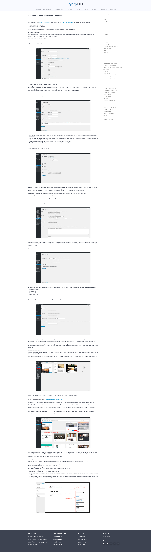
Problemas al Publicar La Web (111, 90)
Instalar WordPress (108, 117)
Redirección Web (107, 94)
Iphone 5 (107, 26)
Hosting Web (38, 9)
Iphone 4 (107, 24)
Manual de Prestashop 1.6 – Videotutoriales (113, 103)
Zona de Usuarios (106, 536)
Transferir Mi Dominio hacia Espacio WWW (113, 67)
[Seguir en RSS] (118, 543)
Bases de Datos (107, 73)
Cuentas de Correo (59, 9)
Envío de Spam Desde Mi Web (110, 82)
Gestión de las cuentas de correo (111, 46)
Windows (107, 30)
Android (106, 21)
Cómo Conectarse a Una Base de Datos (113, 74)
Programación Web (108, 84)
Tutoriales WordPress (108, 119)
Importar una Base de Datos (110, 78)
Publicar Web (106, 86)
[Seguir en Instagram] (104, 543)
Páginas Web (69, 9)
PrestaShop (77, 9)
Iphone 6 (107, 28)
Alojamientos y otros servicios (110, 107)
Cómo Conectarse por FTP (110, 88)
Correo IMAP (106, 19)
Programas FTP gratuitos (110, 92)
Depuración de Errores (108, 80)
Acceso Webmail (108, 53)
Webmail (106, 52)
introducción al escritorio (68, 22)
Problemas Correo (107, 48)
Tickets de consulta (108, 111)
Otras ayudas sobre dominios (110, 65)
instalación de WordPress (44, 22)
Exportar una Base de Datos (110, 76)
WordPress (85, 9)
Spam (105, 50)
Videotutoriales (103, 9)
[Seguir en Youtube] (114, 543)
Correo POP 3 (106, 32)
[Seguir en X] (111, 543)
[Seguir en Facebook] (107, 543)
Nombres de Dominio (47, 9)
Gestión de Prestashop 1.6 (109, 100)
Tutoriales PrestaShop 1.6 (109, 113)
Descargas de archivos (109, 101)
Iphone (106, 23)
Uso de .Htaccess (107, 96)
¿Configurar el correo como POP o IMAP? (112, 55)
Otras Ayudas (113, 9)
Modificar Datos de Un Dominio (110, 63)
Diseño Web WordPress (83, 537)
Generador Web (94, 9)
